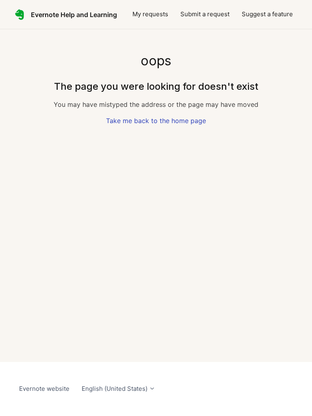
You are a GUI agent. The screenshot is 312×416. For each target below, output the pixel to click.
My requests (150, 14)
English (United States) (115, 388)
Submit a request (205, 14)
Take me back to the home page (156, 121)
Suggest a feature (267, 14)
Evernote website (44, 388)
